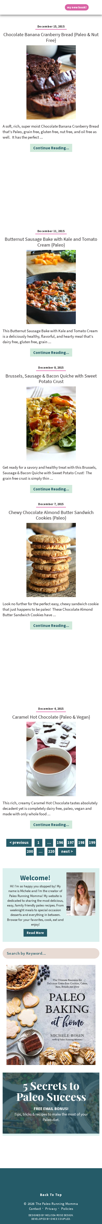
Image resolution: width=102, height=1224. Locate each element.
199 (92, 843)
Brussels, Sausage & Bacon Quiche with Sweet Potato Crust (51, 379)
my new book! (77, 7)
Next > (67, 851)
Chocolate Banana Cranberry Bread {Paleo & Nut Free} (51, 37)
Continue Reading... (51, 147)
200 (29, 852)
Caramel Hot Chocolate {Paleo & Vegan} (51, 717)
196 (59, 843)
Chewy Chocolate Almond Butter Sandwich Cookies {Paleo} (51, 515)
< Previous (19, 842)
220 (51, 852)
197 (70, 843)
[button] (6, 7)
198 (81, 843)
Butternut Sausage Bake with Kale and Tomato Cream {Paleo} (51, 242)
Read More (35, 933)
